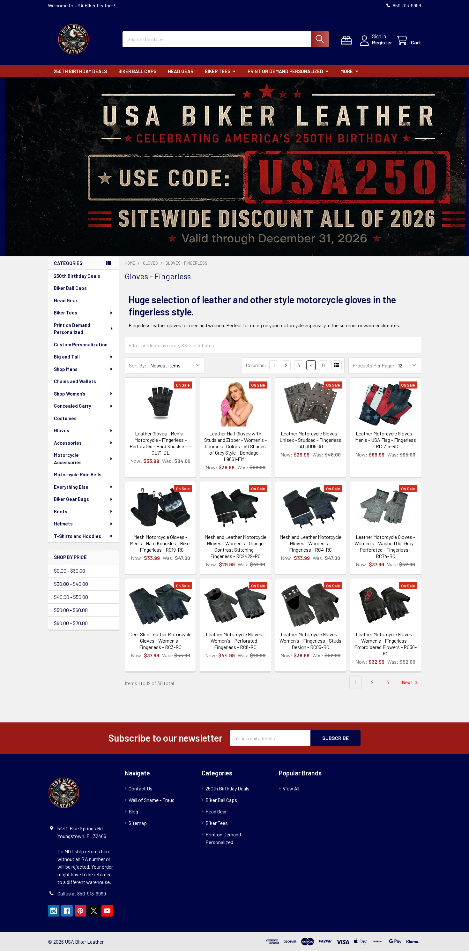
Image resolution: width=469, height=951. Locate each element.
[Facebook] (67, 911)
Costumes (65, 418)
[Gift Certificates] (347, 41)
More (346, 71)
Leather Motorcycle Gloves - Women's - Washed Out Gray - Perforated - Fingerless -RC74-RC (385, 546)
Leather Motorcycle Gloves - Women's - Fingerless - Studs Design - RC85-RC (310, 640)
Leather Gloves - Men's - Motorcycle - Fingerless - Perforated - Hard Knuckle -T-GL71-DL (160, 443)
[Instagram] (53, 911)
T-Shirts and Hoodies (77, 536)
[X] (94, 911)
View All (291, 788)
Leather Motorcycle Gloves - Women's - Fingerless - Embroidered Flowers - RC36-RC (385, 643)
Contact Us (141, 788)
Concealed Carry (72, 406)
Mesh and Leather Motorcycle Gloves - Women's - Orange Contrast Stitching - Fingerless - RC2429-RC (235, 546)
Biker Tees (217, 71)
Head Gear (180, 71)
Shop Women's (69, 393)
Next (407, 682)
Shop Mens (66, 369)
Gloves (61, 430)
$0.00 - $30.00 (69, 571)
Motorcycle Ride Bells (77, 474)
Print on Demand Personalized (285, 71)
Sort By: (137, 365)
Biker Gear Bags (71, 499)
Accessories (68, 443)
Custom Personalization (81, 344)
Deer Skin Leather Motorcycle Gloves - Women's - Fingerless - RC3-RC (160, 640)
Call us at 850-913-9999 (81, 893)
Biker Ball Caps (137, 71)
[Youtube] (107, 911)
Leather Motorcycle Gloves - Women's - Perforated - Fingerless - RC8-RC (235, 640)
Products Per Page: (373, 365)
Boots (60, 511)
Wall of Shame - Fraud (152, 800)
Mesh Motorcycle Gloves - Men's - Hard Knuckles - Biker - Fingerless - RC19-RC (160, 543)
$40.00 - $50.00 (71, 597)
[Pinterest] (80, 911)
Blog (133, 811)
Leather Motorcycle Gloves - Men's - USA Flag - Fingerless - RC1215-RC (385, 439)
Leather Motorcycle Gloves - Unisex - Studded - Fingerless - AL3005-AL (310, 439)
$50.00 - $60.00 (71, 610)
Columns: (256, 365)
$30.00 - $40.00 (71, 584)
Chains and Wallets (75, 381)
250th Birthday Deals (80, 71)
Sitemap (138, 823)
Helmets (63, 523)
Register (382, 42)
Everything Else (71, 487)
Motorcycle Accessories (68, 458)
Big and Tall (67, 356)
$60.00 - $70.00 (71, 623)
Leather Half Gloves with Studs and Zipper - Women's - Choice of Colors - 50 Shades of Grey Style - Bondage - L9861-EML (235, 446)
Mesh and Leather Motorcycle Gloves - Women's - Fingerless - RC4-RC (310, 543)
